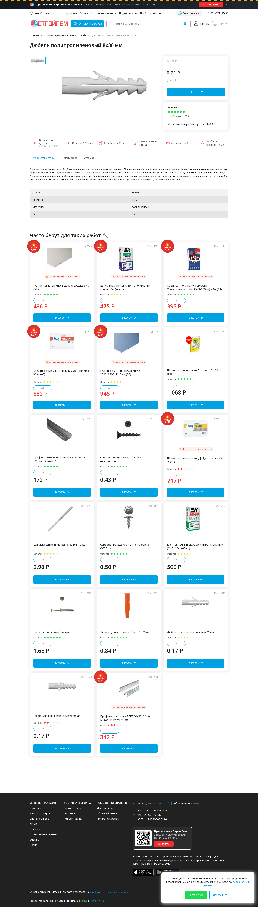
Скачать (163, 844)
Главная (35, 35)
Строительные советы (104, 13)
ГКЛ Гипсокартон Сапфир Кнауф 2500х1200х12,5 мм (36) (120, 372)
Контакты (155, 13)
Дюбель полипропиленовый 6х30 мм (56, 715)
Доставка (71, 13)
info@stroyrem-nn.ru (186, 803)
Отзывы (83, 13)
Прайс (143, 13)
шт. (171, 79)
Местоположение (107, 808)
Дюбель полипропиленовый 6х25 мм (190, 632)
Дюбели (84, 35)
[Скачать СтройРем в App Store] (143, 872)
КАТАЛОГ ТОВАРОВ (90, 23)
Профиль (204, 23)
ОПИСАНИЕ (70, 158)
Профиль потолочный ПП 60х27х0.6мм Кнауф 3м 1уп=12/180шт (125, 717)
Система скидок (39, 818)
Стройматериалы (53, 35)
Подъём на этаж (73, 818)
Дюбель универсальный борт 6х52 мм (124, 632)
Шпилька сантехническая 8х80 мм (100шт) (60, 544)
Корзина (223, 23)
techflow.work (97, 900)
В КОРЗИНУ (196, 92)
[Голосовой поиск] (185, 24)
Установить (211, 4)
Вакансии (35, 808)
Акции (33, 824)
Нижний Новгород (44, 13)
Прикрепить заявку (108, 818)
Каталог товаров (40, 813)
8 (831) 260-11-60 (218, 13)
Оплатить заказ (192, 13)
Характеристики (44, 158)
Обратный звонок (107, 813)
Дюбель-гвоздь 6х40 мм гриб (52, 632)
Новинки (35, 829)
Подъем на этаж (128, 13)
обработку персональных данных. (109, 891)
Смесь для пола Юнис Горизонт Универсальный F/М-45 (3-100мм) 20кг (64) (194, 287)
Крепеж (71, 35)
